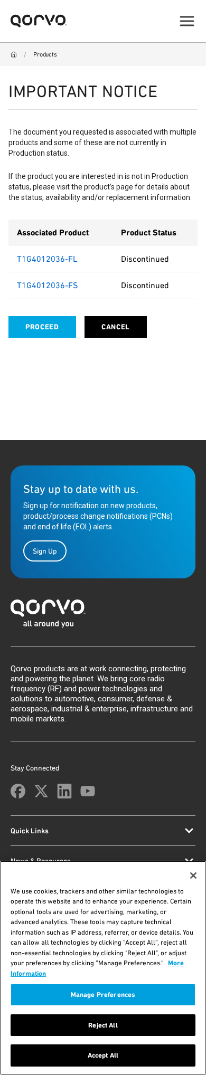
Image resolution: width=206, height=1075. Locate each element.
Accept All (103, 1055)
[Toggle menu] (187, 21)
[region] (103, 968)
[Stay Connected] (18, 791)
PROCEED (42, 326)
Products (45, 54)
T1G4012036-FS (47, 285)
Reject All (102, 1025)
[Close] (193, 875)
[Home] (14, 54)
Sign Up (45, 551)
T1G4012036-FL (47, 259)
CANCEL (115, 326)
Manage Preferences (103, 994)
